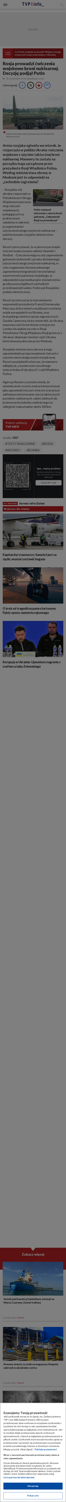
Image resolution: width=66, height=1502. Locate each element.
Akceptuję (32, 1486)
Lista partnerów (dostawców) (18, 1477)
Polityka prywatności (46, 1449)
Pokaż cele (33, 1495)
